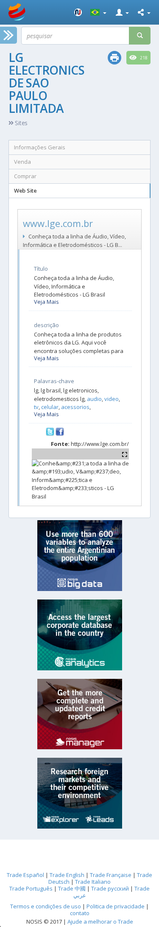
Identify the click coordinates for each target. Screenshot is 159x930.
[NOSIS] (78, 12)
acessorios (75, 407)
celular (50, 407)
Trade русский (110, 888)
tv (36, 407)
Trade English (67, 875)
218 (143, 58)
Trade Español (25, 875)
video (111, 399)
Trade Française (110, 875)
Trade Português (31, 888)
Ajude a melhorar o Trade (100, 921)
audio (94, 399)
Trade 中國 (72, 888)
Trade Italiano (93, 881)
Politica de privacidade (116, 906)
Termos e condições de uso (45, 906)
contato (79, 913)
